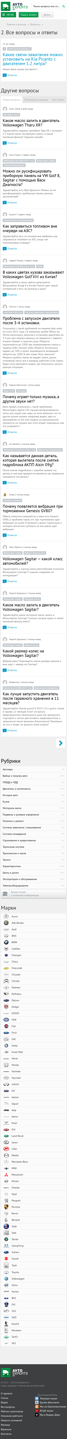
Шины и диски (31, 645)
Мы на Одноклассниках (53, 1406)
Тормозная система (33, 846)
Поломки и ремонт (12, 500)
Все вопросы (8, 1407)
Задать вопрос (29, 14)
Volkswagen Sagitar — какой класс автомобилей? (33, 561)
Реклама (5, 1424)
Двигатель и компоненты (50, 449)
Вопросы (35, 24)
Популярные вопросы (36, 99)
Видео (4, 1402)
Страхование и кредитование (33, 840)
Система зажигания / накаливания (41, 312)
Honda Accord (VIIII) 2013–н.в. (18, 688)
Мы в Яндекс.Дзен (50, 1414)
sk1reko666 (14, 444)
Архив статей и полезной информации (25, 893)
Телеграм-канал (48, 1398)
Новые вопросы (11, 99)
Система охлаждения (33, 834)
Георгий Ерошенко (17, 593)
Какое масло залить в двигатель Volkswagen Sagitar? (31, 607)
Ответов (10, 75)
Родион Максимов (17, 385)
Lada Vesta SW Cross (13, 312)
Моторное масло (11, 114)
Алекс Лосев (14, 108)
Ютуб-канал (46, 1410)
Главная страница (16, 24)
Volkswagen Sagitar (46, 160)
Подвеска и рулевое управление (33, 814)
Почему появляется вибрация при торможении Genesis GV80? (33, 508)
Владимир (14, 682)
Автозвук (21, 390)
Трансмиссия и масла (33, 853)
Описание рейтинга (12, 1415)
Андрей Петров (16, 260)
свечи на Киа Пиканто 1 (19, 48)
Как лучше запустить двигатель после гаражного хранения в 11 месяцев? (31, 698)
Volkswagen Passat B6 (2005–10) (19, 449)
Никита (12, 306)
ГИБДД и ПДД (33, 782)
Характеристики (33, 866)
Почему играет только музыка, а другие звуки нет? (31, 399)
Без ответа (58, 99)
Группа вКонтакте (49, 1402)
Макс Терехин (15, 547)
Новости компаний (11, 1420)
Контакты (6, 1433)
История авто (33, 795)
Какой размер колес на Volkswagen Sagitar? (23, 653)
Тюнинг (33, 859)
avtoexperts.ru (14, 6)
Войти (47, 14)
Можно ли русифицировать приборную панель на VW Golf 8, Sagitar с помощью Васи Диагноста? (31, 177)
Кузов (40, 266)
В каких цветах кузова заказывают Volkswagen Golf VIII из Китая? (33, 274)
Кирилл (12, 214)
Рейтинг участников (12, 1411)
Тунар (11, 494)
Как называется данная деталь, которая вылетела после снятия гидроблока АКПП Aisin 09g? (31, 460)
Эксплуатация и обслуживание (18, 220)
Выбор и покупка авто (35, 552)
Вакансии (6, 1429)
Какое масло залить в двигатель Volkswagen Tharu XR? (31, 123)
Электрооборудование (14, 165)
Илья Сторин (15, 155)
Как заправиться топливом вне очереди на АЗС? (30, 228)
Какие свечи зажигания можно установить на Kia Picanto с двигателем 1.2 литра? (33, 59)
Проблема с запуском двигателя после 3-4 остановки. (31, 320)
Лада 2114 (9, 390)
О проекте (6, 1393)
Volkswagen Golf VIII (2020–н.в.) (19, 160)
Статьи (4, 1398)
